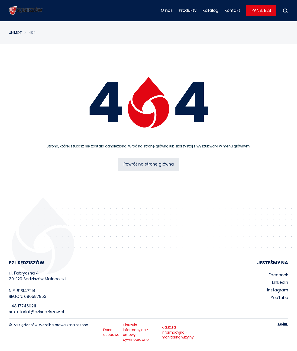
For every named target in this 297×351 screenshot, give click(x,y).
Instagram (277, 290)
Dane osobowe (111, 332)
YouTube (279, 297)
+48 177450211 (22, 306)
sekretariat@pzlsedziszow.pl (36, 312)
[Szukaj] (285, 10)
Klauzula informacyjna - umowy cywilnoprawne (136, 332)
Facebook (278, 275)
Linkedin (280, 282)
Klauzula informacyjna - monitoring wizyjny (178, 332)
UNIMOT (15, 32)
